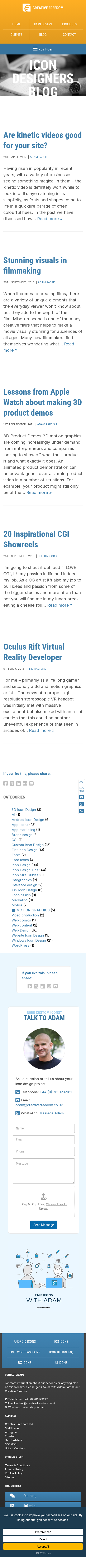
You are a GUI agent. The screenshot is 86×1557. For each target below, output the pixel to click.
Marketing (20, 900)
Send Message (43, 1225)
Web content (22, 925)
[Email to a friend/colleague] (32, 783)
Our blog (29, 1495)
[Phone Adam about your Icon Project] (81, 811)
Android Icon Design (28, 820)
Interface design (24, 885)
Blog (43, 35)
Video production (25, 915)
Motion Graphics (33, 910)
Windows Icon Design (29, 940)
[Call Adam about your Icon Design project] (17, 1092)
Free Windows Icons (24, 1352)
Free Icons (20, 860)
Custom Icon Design (28, 845)
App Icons (20, 825)
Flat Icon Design (24, 850)
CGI (15, 840)
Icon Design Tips (25, 870)
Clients (16, 35)
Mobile (17, 905)
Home (16, 24)
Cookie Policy (14, 1473)
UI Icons (61, 1363)
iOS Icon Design (24, 890)
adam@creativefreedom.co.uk (39, 1105)
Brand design (22, 835)
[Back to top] (81, 782)
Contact (69, 35)
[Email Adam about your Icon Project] (81, 797)
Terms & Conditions (17, 1465)
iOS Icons (61, 1342)
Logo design (21, 895)
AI (13, 815)
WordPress (20, 945)
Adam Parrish (39, 157)
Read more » (50, 218)
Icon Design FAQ (61, 1352)
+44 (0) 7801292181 (56, 1092)
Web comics (21, 920)
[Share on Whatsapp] (26, 783)
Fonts (16, 855)
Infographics (22, 880)
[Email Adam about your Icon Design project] (17, 1100)
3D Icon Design (24, 810)
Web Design (21, 930)
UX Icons (24, 1363)
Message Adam (51, 1113)
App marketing (23, 830)
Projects (69, 24)
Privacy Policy (14, 1469)
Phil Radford (47, 556)
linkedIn (29, 1505)
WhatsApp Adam (33, 1407)
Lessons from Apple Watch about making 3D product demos (42, 402)
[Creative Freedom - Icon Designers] (43, 11)
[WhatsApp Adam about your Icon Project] (81, 804)
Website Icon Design (28, 935)
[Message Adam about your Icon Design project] (17, 1113)
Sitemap (10, 1477)
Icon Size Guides (25, 875)
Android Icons (25, 1342)
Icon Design (43, 24)
